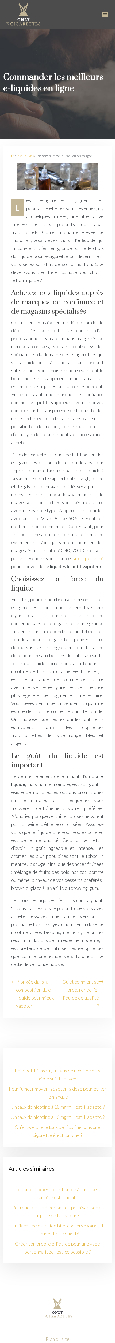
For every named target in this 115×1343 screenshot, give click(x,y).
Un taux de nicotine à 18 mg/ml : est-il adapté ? (58, 1107)
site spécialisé (88, 558)
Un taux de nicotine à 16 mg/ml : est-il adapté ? (58, 1117)
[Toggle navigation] (105, 15)
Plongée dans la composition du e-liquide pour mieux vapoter (35, 994)
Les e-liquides (25, 156)
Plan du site (58, 1339)
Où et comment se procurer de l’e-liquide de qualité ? (80, 994)
